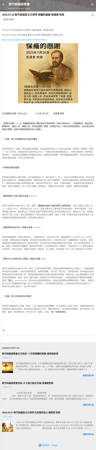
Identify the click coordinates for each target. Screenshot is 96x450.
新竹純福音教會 (19, 4)
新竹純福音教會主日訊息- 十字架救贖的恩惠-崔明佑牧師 (30, 353)
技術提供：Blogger (50, 445)
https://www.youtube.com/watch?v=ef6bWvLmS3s (24, 40)
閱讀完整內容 (88, 375)
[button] (92, 15)
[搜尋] (92, 5)
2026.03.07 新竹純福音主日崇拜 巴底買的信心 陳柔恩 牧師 (31, 412)
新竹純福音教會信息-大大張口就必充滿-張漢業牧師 (27, 383)
